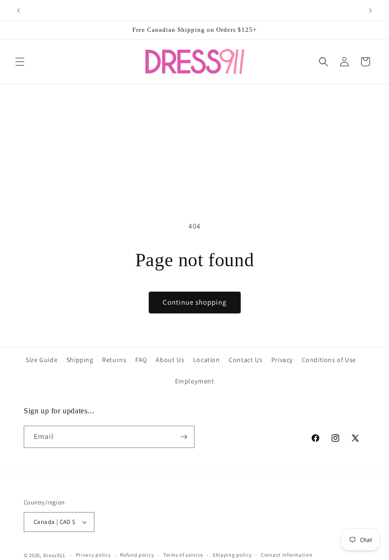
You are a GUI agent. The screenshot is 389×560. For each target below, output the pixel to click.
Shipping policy (232, 554)
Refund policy (137, 554)
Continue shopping (195, 302)
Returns (114, 359)
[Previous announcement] (18, 10)
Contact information (286, 554)
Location (206, 359)
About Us (170, 359)
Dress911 (54, 555)
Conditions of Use (329, 359)
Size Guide (41, 359)
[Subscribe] (183, 437)
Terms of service (183, 554)
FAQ (141, 359)
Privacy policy (93, 554)
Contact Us (245, 359)
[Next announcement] (370, 10)
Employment (194, 381)
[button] (19, 61)
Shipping (79, 359)
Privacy (282, 359)
